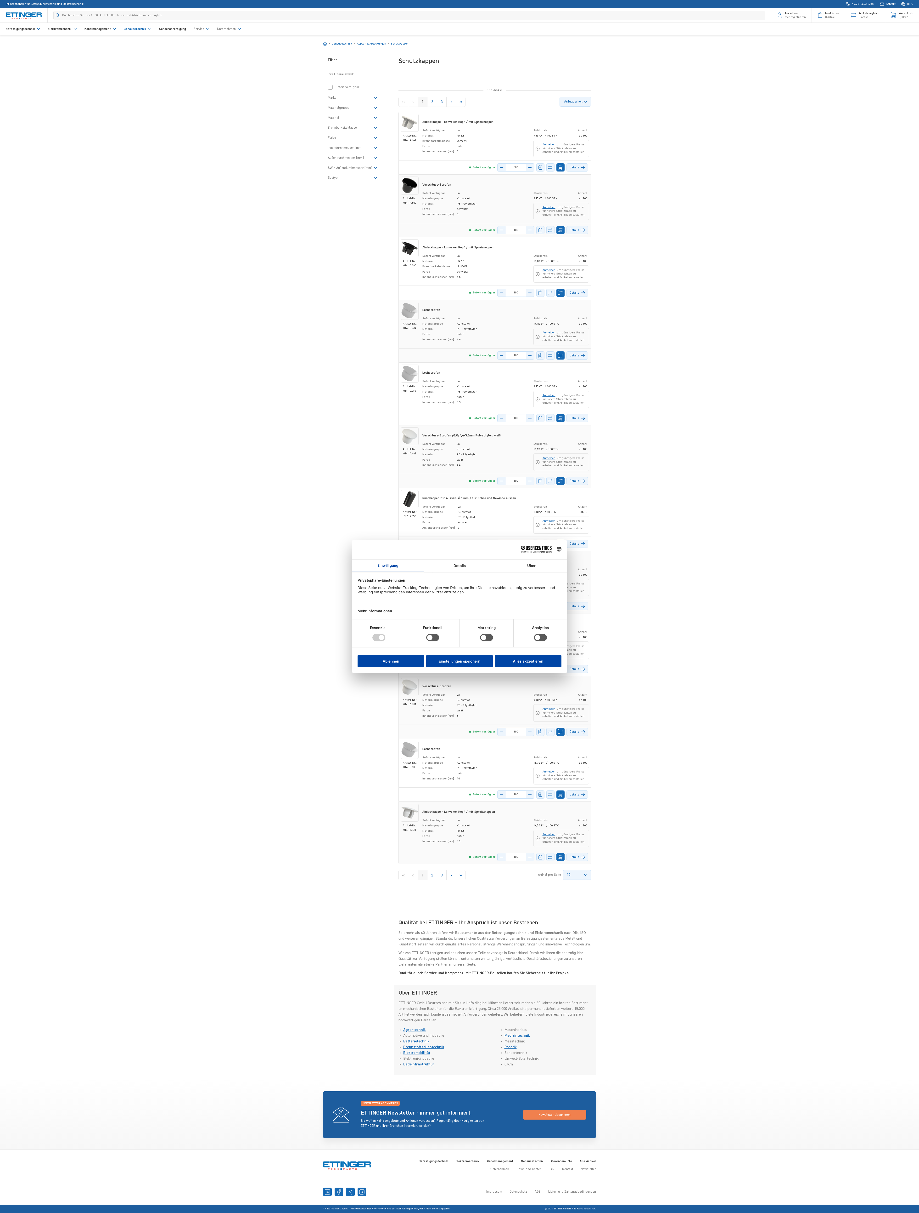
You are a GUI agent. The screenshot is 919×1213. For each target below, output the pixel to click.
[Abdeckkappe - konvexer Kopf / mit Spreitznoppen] (409, 812)
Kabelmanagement (500, 1161)
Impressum (494, 1191)
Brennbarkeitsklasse (342, 127)
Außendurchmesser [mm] (346, 158)
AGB (538, 1191)
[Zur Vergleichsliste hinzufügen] (550, 167)
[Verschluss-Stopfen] (409, 185)
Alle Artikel (588, 1161)
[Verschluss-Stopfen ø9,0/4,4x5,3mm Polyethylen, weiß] (409, 436)
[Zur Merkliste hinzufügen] (540, 167)
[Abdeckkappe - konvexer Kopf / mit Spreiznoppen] (409, 123)
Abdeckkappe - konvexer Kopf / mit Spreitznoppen (458, 811)
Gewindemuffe (561, 1161)
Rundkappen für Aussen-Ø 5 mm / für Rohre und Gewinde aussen (469, 498)
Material (333, 118)
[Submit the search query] (57, 15)
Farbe (332, 137)
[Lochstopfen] (409, 311)
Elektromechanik (467, 1161)
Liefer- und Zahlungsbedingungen (572, 1191)
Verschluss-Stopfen (436, 184)
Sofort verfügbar (347, 87)
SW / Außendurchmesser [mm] (350, 168)
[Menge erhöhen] (530, 167)
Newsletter (588, 1169)
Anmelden (549, 144)
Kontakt (567, 1169)
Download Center (529, 1169)
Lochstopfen (431, 310)
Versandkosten (379, 1208)
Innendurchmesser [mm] (345, 147)
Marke (332, 97)
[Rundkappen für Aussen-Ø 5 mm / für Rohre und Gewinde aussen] (409, 499)
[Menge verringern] (501, 167)
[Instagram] (362, 1192)
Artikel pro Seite (549, 874)
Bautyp (333, 177)
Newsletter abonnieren (555, 1114)
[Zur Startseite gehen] (24, 15)
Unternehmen (499, 1169)
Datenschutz (518, 1191)
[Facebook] (339, 1192)
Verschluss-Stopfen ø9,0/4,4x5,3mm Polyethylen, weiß (461, 435)
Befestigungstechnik (433, 1161)
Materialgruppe (338, 107)
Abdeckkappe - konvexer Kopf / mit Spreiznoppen (457, 122)
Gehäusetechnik (532, 1161)
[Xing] (350, 1192)
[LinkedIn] (327, 1192)
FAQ (552, 1169)
